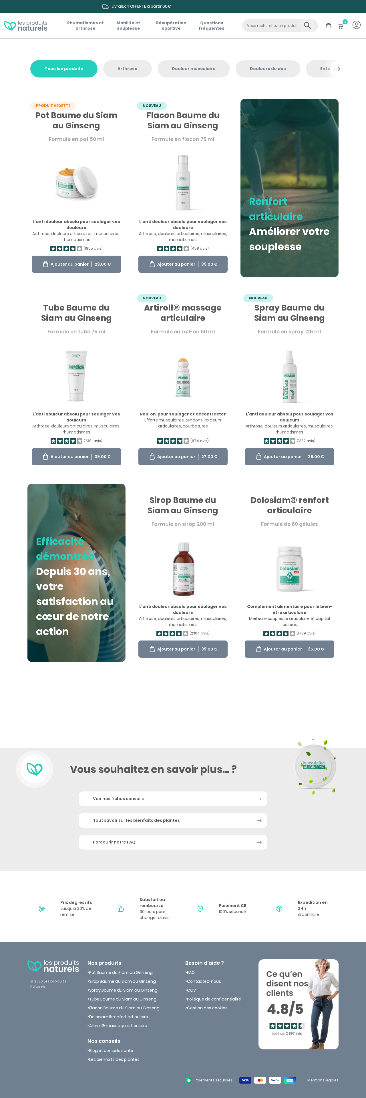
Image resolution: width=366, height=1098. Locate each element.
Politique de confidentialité (214, 999)
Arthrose (128, 68)
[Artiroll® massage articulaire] (183, 380)
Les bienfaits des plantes (114, 1059)
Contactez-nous (204, 981)
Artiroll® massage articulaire (118, 1026)
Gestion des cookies (207, 1008)
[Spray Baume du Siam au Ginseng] (289, 380)
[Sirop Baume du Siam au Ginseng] (183, 573)
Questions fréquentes (211, 25)
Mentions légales (323, 1080)
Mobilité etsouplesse (128, 25)
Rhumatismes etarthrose (85, 25)
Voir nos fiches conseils (118, 798)
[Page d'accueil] (25, 26)
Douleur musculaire (194, 68)
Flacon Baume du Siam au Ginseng (124, 1008)
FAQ (191, 972)
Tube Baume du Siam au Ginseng (122, 999)
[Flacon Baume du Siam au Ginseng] (183, 188)
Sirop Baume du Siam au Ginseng (122, 981)
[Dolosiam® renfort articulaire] (289, 573)
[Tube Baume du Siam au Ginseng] (76, 380)
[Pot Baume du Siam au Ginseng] (76, 188)
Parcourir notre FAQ (114, 842)
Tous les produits (64, 68)
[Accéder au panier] (341, 29)
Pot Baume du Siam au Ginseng (121, 972)
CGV (191, 990)
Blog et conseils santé (111, 1050)
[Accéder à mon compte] (356, 26)
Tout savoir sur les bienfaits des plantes (136, 820)
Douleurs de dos (268, 68)
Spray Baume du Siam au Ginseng (123, 990)
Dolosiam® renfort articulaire (118, 1017)
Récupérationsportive (171, 25)
